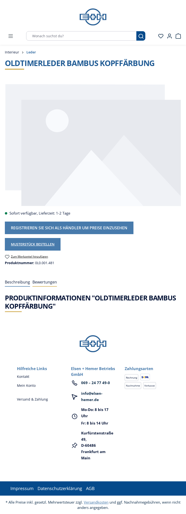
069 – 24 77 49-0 (95, 382)
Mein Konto (26, 385)
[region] (93, 145)
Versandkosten (96, 502)
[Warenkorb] (176, 36)
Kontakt (23, 376)
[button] (147, 363)
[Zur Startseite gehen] (93, 16)
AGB (90, 488)
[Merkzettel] (159, 36)
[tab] (17, 282)
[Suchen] (140, 36)
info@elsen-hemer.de (91, 396)
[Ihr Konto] (168, 36)
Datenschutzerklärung (60, 488)
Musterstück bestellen (32, 244)
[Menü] (10, 36)
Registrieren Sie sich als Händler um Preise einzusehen (69, 228)
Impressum (22, 488)
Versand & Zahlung (32, 399)
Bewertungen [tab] (44, 282)
